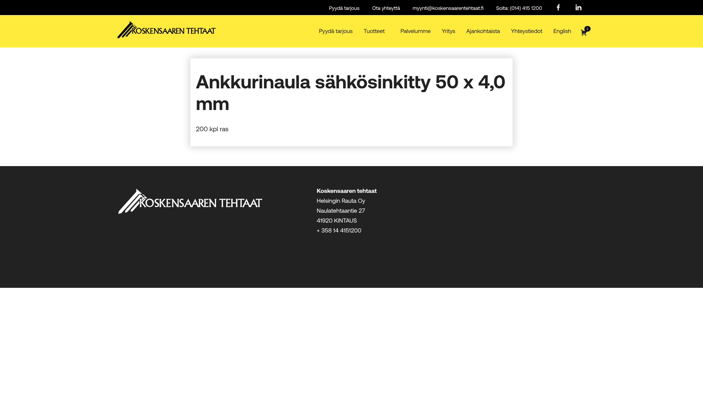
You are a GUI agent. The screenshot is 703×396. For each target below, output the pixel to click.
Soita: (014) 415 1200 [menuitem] (519, 8)
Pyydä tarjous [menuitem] (344, 8)
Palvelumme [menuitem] (416, 30)
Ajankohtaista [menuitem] (483, 30)
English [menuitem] (562, 30)
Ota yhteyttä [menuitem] (386, 8)
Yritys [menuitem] (448, 30)
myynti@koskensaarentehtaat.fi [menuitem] (448, 8)
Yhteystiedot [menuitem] (527, 30)
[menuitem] (558, 8)
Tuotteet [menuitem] (374, 30)
